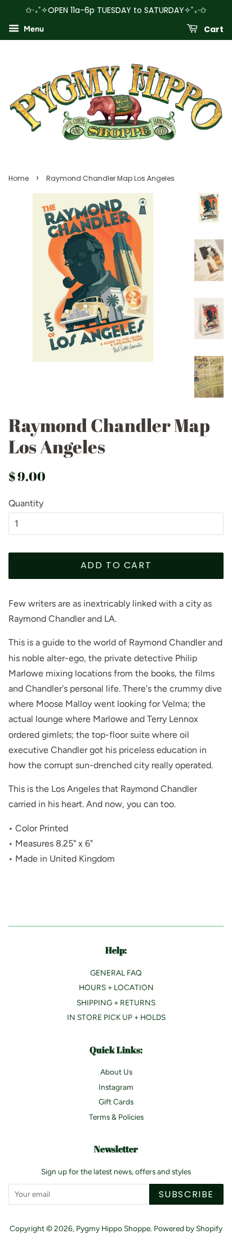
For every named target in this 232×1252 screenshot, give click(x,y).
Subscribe (186, 1194)
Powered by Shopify (188, 1228)
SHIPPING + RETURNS (116, 1002)
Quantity (25, 503)
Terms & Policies (116, 1116)
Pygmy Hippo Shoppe (113, 1228)
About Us (116, 1071)
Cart (213, 28)
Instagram (116, 1086)
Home (18, 178)
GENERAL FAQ (116, 972)
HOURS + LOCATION (116, 987)
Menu (33, 29)
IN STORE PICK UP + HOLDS (116, 1017)
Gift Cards (116, 1101)
